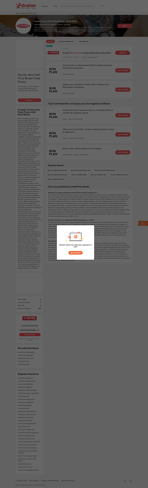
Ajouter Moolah (75, 253)
